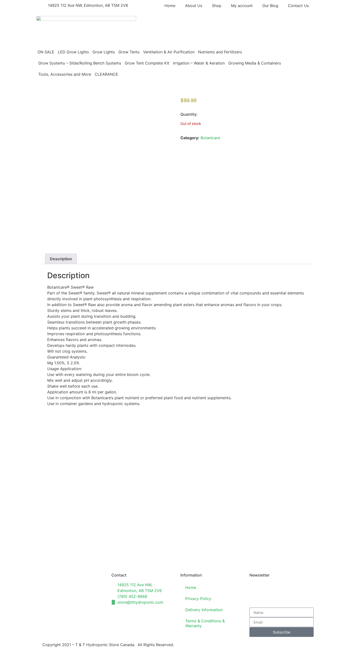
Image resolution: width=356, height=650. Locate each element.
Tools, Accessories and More (64, 74)
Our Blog (270, 5)
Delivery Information (204, 609)
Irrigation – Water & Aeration (199, 63)
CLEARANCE (106, 74)
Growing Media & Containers (254, 63)
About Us (193, 5)
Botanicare (210, 137)
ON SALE (46, 51)
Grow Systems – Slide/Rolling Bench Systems (79, 63)
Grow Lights (104, 51)
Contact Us (298, 5)
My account (242, 5)
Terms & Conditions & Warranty (205, 623)
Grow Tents (128, 51)
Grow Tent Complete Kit (147, 63)
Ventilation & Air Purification (168, 51)
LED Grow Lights (73, 51)
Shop (216, 5)
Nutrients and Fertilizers (220, 51)
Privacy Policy (198, 598)
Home (169, 5)
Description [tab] (61, 258)
